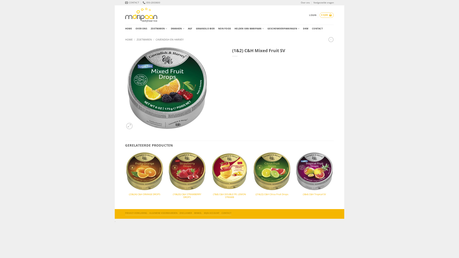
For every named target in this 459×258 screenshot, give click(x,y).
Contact (317, 28)
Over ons (305, 2)
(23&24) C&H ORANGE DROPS (144, 194)
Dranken (176, 28)
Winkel (198, 213)
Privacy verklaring (136, 213)
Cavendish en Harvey (170, 39)
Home (128, 28)
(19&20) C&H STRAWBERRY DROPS (187, 196)
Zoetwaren (158, 28)
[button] (327, 15)
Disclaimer (186, 213)
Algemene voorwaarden (163, 213)
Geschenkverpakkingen (282, 28)
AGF (190, 28)
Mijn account (211, 213)
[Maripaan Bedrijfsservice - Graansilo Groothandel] (141, 15)
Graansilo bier (205, 28)
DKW (305, 28)
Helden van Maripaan (248, 28)
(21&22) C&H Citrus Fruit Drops (271, 194)
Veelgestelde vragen (323, 2)
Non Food (224, 28)
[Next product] (330, 39)
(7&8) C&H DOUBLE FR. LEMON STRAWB (229, 196)
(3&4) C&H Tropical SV (314, 194)
